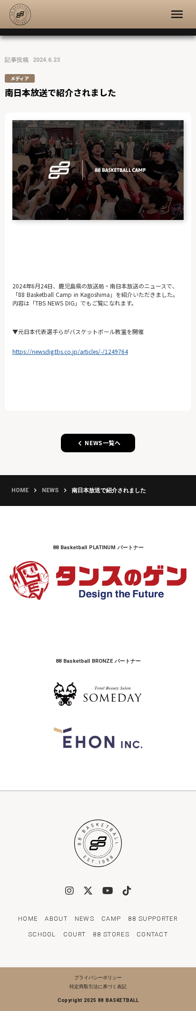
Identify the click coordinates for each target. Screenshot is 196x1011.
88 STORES (111, 934)
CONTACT (152, 934)
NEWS (50, 490)
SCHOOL (42, 934)
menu (177, 14)
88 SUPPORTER (153, 918)
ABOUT (56, 918)
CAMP (111, 918)
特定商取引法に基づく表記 (98, 986)
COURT (74, 934)
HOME (20, 490)
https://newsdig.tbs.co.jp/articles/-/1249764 (70, 351)
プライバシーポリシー (98, 977)
